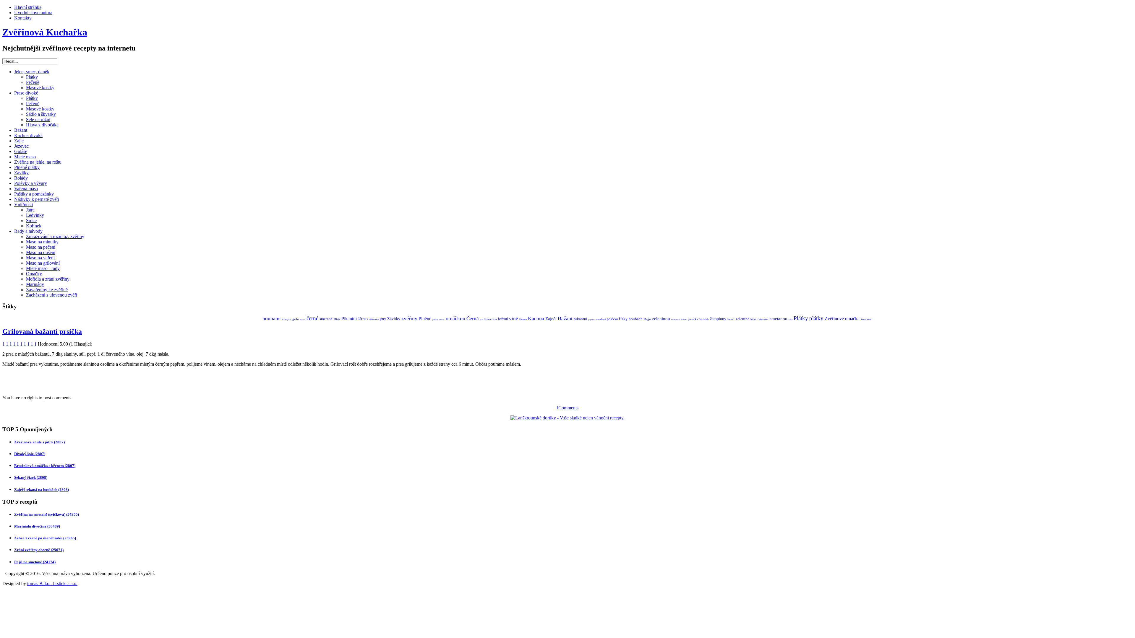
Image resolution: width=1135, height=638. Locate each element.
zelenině (742, 319)
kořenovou (490, 319)
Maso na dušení (40, 252)
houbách (636, 319)
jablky (435, 319)
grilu (295, 319)
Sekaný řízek (30, 477)
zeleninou (661, 318)
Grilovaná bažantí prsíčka (42, 331)
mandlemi (601, 319)
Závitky (21, 172)
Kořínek (33, 225)
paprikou (591, 319)
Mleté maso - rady (43, 268)
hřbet (753, 319)
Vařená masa (26, 188)
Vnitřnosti (23, 204)
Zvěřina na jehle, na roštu (37, 162)
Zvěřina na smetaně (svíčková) (46, 514)
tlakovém (763, 319)
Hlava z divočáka (42, 124)
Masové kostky (40, 87)
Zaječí (551, 318)
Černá (472, 318)
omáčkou (455, 318)
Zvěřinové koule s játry (39, 442)
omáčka (852, 318)
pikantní (580, 319)
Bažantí (684, 319)
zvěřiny (409, 318)
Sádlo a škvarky (41, 114)
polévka (612, 319)
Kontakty (23, 17)
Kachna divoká (28, 135)
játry (383, 319)
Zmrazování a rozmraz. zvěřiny (55, 236)
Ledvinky (35, 215)
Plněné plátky (27, 167)
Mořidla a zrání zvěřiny (47, 278)
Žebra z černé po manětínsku (45, 538)
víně (513, 318)
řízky (623, 319)
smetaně (326, 319)
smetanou (778, 318)
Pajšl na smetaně (35, 562)
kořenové (675, 319)
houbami (271, 318)
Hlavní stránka (27, 7)
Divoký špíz (29, 454)
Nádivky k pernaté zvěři (36, 199)
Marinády (35, 284)
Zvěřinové (834, 318)
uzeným (286, 319)
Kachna (536, 318)
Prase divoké (26, 92)
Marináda (704, 319)
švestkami (867, 319)
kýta (790, 319)
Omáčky (34, 273)
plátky (816, 318)
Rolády (21, 177)
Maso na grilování (43, 263)
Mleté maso (25, 156)
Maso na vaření (40, 257)
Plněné (425, 318)
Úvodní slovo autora (33, 12)
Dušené (442, 319)
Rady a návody (28, 231)
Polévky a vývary (30, 183)
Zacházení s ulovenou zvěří (51, 294)
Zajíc (19, 140)
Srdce (31, 220)
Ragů (647, 319)
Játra (30, 209)
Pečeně (32, 82)
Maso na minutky (42, 241)
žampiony (718, 319)
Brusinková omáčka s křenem (44, 465)
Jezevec (21, 146)
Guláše (20, 151)
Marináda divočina (37, 526)
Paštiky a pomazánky (34, 193)
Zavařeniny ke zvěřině (47, 289)
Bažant (20, 130)
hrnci (730, 319)
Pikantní (349, 318)
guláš (481, 319)
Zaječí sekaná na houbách (41, 489)
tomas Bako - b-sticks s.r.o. (52, 583)
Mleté (337, 319)
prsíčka (693, 319)
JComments (567, 407)
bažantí (503, 319)
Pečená (302, 319)
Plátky (32, 76)
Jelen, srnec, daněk (31, 71)
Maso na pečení (40, 247)
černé (312, 318)
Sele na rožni (38, 119)
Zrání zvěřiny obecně (39, 550)
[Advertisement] (71, 380)
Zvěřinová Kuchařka (44, 32)
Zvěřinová (373, 319)
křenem (523, 319)
